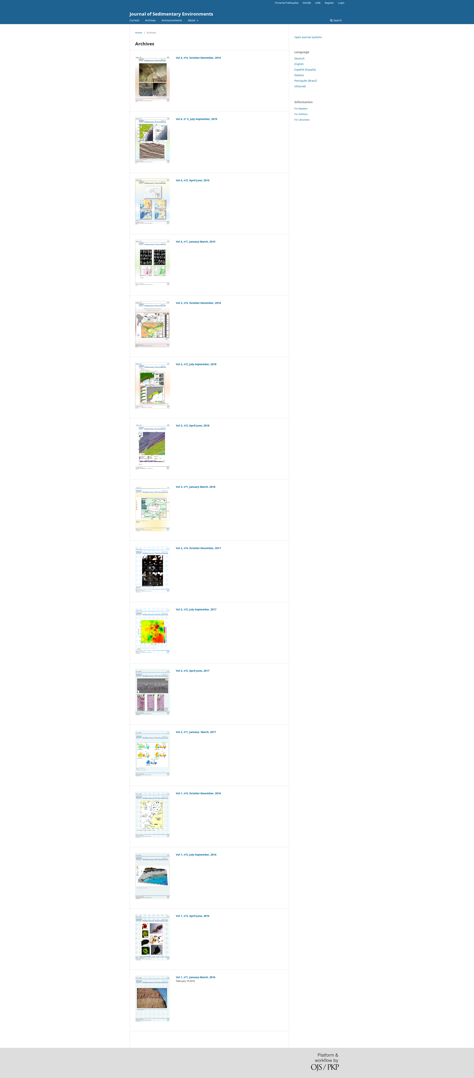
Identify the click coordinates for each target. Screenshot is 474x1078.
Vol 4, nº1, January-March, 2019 (195, 241)
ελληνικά (300, 86)
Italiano (299, 75)
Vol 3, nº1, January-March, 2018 (195, 487)
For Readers (301, 108)
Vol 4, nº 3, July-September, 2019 (196, 119)
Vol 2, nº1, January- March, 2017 (196, 732)
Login (341, 2)
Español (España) (305, 69)
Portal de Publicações (286, 2)
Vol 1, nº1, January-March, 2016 (195, 977)
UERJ (318, 2)
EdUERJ (307, 2)
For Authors (301, 114)
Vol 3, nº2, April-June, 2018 (192, 425)
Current (134, 20)
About (192, 20)
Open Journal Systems (308, 37)
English (299, 64)
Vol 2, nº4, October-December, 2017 (198, 548)
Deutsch (299, 58)
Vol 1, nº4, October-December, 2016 (198, 793)
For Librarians (302, 119)
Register (329, 2)
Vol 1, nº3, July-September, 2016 (196, 854)
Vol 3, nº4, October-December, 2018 (198, 303)
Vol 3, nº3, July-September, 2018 (196, 364)
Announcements (172, 20)
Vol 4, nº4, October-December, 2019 (198, 57)
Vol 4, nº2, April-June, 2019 (192, 180)
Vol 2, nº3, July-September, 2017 (196, 609)
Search (337, 20)
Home (138, 32)
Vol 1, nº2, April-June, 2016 (192, 916)
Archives (150, 20)
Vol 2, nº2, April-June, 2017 (192, 670)
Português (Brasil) (305, 80)
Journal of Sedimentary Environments (171, 14)
